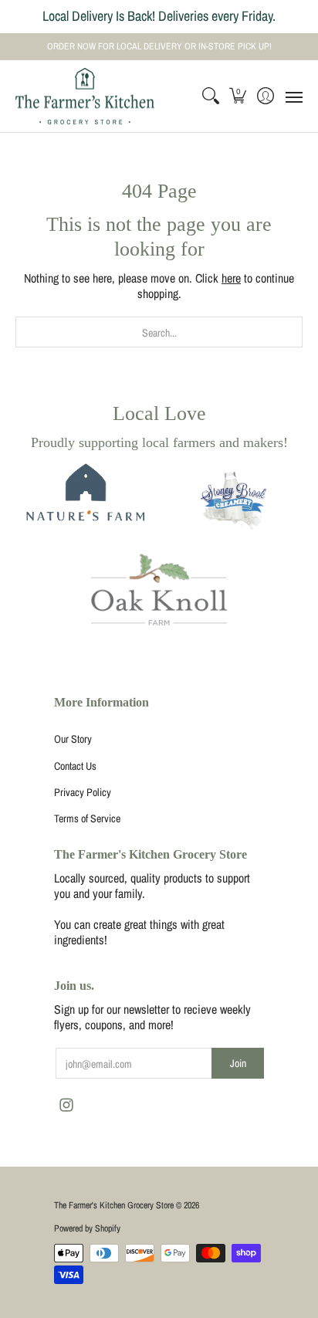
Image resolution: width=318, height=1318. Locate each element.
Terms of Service (87, 818)
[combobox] (159, 332)
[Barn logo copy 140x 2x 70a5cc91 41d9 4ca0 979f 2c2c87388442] (83, 502)
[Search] (210, 96)
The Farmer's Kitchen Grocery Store (114, 1205)
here (231, 277)
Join (238, 1063)
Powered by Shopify (87, 1228)
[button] (238, 96)
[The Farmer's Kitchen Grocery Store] (84, 96)
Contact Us (75, 766)
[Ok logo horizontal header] (159, 589)
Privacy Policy (82, 792)
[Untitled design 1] (235, 502)
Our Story (73, 739)
